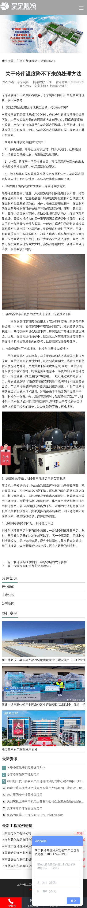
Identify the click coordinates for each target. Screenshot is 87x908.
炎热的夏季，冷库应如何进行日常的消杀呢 (35, 815)
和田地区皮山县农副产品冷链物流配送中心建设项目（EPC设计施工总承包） (43, 660)
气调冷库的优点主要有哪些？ (33, 566)
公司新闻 (8, 603)
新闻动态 (32, 61)
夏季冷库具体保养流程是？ (24, 808)
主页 (19, 61)
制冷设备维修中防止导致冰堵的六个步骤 (40, 562)
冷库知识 (47, 61)
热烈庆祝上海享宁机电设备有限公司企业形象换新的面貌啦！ (46, 801)
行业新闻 (8, 586)
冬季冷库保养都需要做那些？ (26, 767)
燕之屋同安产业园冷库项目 (19, 749)
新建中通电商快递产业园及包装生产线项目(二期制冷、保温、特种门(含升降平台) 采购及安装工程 (43, 704)
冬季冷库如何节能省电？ (23, 774)
